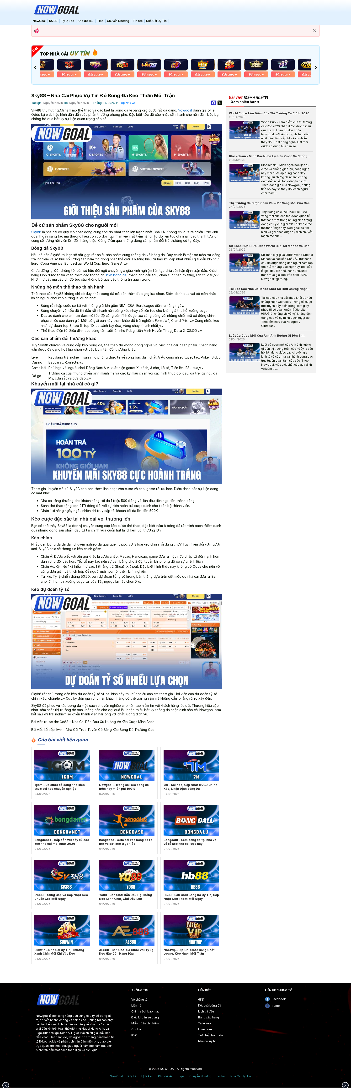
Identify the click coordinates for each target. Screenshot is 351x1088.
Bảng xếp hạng (208, 1017)
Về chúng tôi (139, 999)
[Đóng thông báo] (314, 30)
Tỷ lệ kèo (67, 21)
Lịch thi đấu (206, 1011)
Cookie (136, 1029)
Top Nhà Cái (127, 103)
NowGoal (39, 21)
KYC (134, 1035)
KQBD (53, 21)
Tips (100, 21)
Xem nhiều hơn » (245, 102)
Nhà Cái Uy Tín (156, 21)
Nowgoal (185, 110)
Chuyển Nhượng (118, 21)
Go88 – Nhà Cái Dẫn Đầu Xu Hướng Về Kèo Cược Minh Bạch (107, 722)
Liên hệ (136, 1005)
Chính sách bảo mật (145, 1011)
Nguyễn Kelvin (53, 103)
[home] (56, 9)
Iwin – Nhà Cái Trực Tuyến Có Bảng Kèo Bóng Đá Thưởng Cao (105, 730)
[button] (35, 67)
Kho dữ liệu (85, 21)
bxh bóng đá (116, 275)
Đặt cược (41, 74)
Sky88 (36, 232)
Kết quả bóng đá (209, 1005)
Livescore (205, 1029)
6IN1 (201, 999)
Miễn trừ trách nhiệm (145, 1023)
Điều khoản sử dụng (145, 1017)
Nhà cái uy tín (207, 1041)
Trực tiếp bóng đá (210, 1035)
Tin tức (138, 21)
